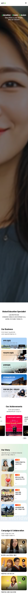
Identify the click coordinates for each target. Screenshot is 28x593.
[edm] (3, 3)
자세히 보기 (22, 345)
